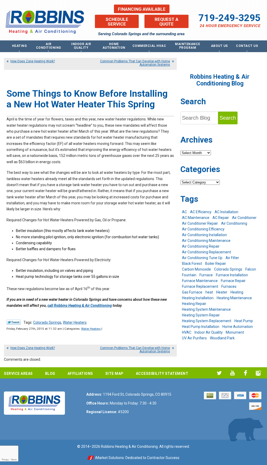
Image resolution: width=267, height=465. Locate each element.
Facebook (245, 372)
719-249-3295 (229, 17)
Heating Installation (198, 298)
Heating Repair (194, 304)
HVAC (186, 332)
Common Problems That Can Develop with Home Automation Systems (135, 62)
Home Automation (237, 327)
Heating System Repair (201, 315)
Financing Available (142, 8)
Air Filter (232, 258)
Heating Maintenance (234, 298)
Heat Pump (243, 321)
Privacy (5, 459)
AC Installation (226, 212)
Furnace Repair (233, 281)
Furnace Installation (232, 275)
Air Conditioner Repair (200, 223)
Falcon (250, 269)
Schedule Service (117, 21)
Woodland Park (222, 338)
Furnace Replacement (200, 286)
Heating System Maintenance (206, 309)
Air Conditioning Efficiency (203, 229)
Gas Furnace (192, 292)
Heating (236, 292)
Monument (235, 332)
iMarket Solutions (109, 458)
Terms (14, 459)
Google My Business (258, 372)
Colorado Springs (47, 322)
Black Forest (192, 263)
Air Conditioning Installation (204, 235)
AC (184, 212)
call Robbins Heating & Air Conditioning (79, 305)
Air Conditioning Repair (201, 246)
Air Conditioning (234, 223)
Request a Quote (166, 21)
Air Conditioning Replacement (206, 252)
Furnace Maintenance (200, 281)
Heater (221, 292)
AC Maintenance (195, 218)
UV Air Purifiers (194, 338)
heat (209, 292)
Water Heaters (75, 322)
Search (228, 118)
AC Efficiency (200, 212)
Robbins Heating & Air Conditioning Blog (220, 80)
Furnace (206, 275)
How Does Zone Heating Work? (32, 61)
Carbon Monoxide (196, 269)
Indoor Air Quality (209, 332)
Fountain (189, 275)
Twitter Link (14, 322)
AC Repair (221, 218)
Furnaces (228, 286)
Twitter (219, 372)
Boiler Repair (215, 263)
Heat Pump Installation (200, 327)
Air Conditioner (244, 218)
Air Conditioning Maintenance (206, 240)
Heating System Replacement (206, 321)
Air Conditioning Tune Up (202, 258)
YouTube (232, 372)
